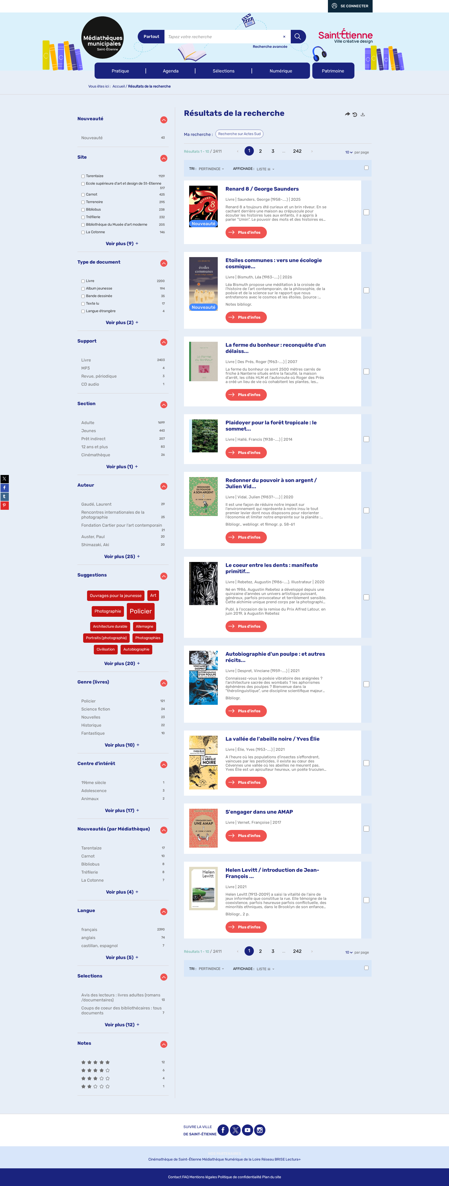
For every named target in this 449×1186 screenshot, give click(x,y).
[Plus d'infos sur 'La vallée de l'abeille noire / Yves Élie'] (203, 763)
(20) (120, 663)
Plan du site (271, 1177)
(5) (120, 957)
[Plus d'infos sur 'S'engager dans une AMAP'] (203, 828)
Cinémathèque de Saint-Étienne (174, 1159)
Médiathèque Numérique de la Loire (231, 1159)
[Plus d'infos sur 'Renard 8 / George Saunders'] (203, 206)
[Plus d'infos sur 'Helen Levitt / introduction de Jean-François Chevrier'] (203, 888)
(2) (120, 322)
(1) (120, 467)
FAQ (185, 1177)
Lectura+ (293, 1159)
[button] (120, 71)
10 (347, 152)
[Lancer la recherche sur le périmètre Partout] (298, 36)
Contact (174, 1177)
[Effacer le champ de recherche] (285, 36)
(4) (120, 892)
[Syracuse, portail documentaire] (102, 37)
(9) (120, 243)
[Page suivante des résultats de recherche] (312, 151)
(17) (120, 810)
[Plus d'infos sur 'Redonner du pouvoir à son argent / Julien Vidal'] (203, 496)
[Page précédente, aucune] (238, 151)
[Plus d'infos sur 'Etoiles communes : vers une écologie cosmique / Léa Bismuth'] (203, 284)
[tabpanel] (224, 602)
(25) (120, 556)
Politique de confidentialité (239, 1177)
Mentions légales (203, 1177)
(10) (120, 745)
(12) (120, 1025)
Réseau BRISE (273, 1159)
